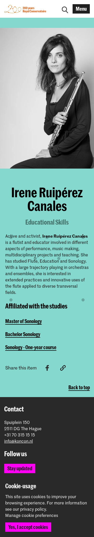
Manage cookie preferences (31, 515)
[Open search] (65, 8)
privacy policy (33, 509)
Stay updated (19, 468)
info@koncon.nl (18, 441)
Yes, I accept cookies (28, 527)
